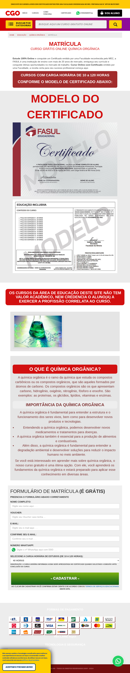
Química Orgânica (37, 35)
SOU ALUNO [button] (112, 13)
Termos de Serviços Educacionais (102, 586)
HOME (12, 35)
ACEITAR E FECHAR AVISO (19, 667)
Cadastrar (65, 578)
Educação (21, 35)
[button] (84, 13)
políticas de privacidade (30, 660)
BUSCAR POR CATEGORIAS (23, 24)
